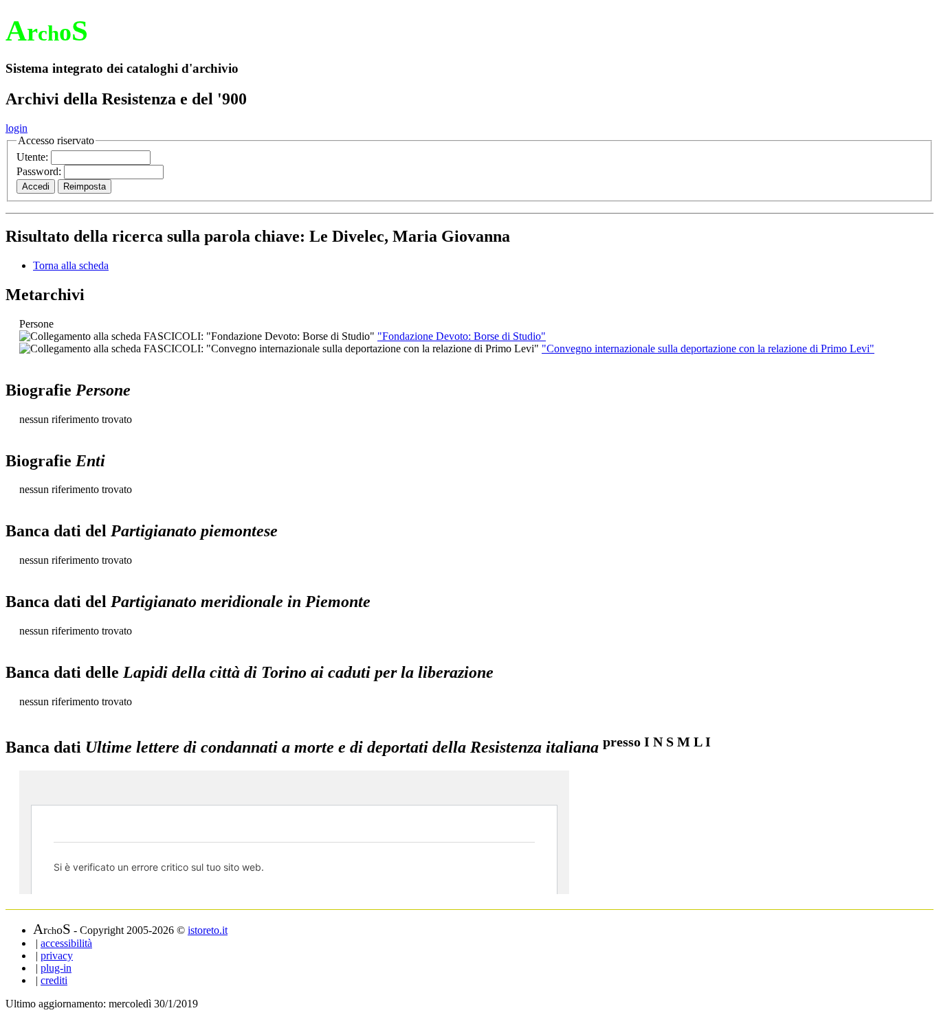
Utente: (33, 157)
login (16, 128)
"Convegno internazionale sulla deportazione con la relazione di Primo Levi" (708, 348)
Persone (36, 324)
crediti (54, 980)
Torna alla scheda (71, 265)
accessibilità (66, 943)
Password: (40, 171)
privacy (57, 955)
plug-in (56, 968)
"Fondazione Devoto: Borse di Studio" (461, 336)
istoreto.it (208, 930)
